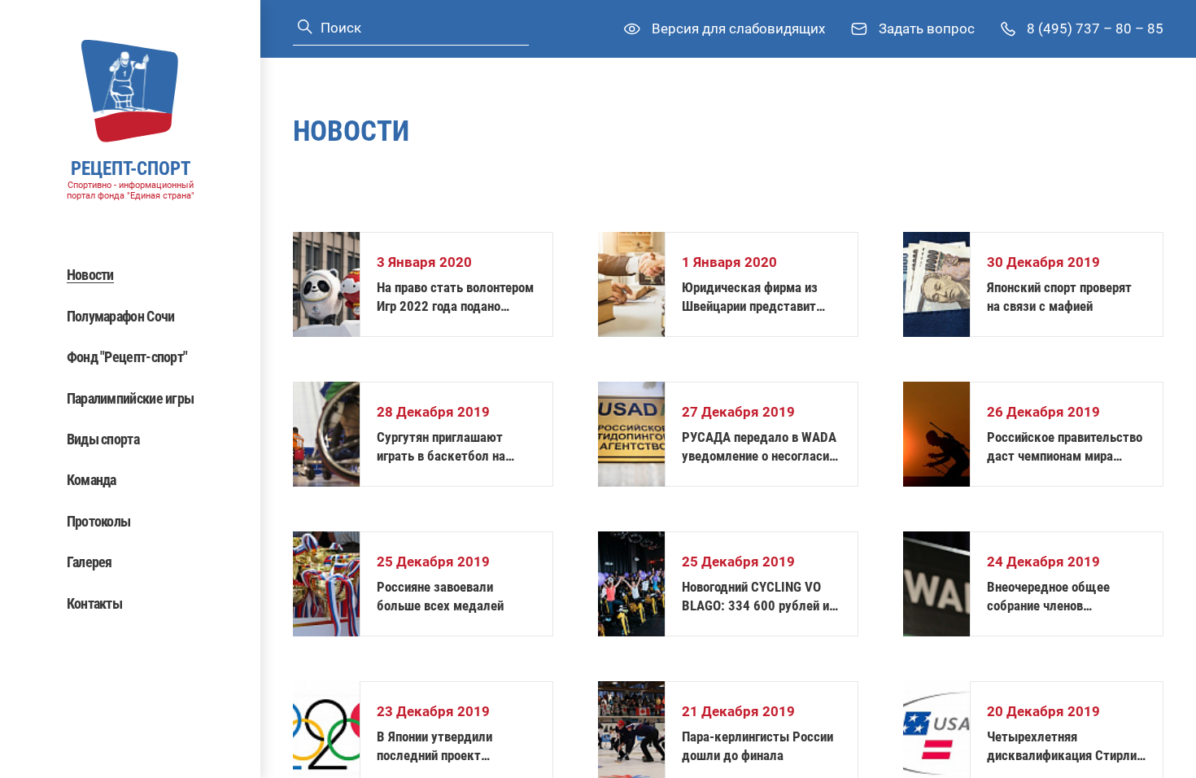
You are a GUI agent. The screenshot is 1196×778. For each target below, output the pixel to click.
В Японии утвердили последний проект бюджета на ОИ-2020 (439, 746)
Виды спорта (103, 439)
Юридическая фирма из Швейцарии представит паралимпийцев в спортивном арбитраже (750, 297)
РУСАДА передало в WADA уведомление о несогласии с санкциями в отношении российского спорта (759, 447)
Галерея (89, 561)
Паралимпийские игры (130, 398)
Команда (91, 479)
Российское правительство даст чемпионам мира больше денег (1064, 447)
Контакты (94, 603)
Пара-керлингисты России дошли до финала (757, 745)
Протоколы (99, 521)
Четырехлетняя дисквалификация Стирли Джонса (1062, 746)
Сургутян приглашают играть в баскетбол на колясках (441, 447)
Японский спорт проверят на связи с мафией (1059, 296)
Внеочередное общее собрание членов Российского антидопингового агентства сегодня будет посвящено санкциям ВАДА (1064, 597)
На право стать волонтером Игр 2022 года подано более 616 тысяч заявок (455, 297)
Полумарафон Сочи (121, 316)
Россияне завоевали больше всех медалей (440, 596)
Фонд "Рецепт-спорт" (127, 356)
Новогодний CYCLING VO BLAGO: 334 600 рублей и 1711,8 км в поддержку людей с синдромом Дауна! (761, 597)
